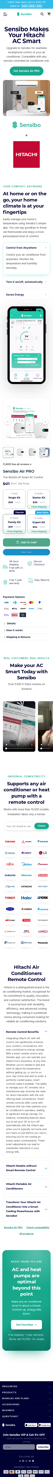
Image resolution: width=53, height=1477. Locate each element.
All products (26, 1233)
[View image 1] (8, 452)
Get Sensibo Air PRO (27, 70)
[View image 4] (44, 452)
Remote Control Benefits (22, 1032)
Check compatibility (37, 1227)
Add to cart (29, 542)
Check (41, 825)
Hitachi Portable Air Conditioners (19, 1186)
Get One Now (24, 1324)
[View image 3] (32, 452)
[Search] (42, 14)
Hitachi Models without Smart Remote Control (21, 1168)
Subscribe (43, 1447)
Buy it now (26, 552)
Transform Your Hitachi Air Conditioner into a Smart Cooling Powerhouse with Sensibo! (23, 1208)
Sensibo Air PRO (13, 1227)
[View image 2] (20, 452)
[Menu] (6, 14)
